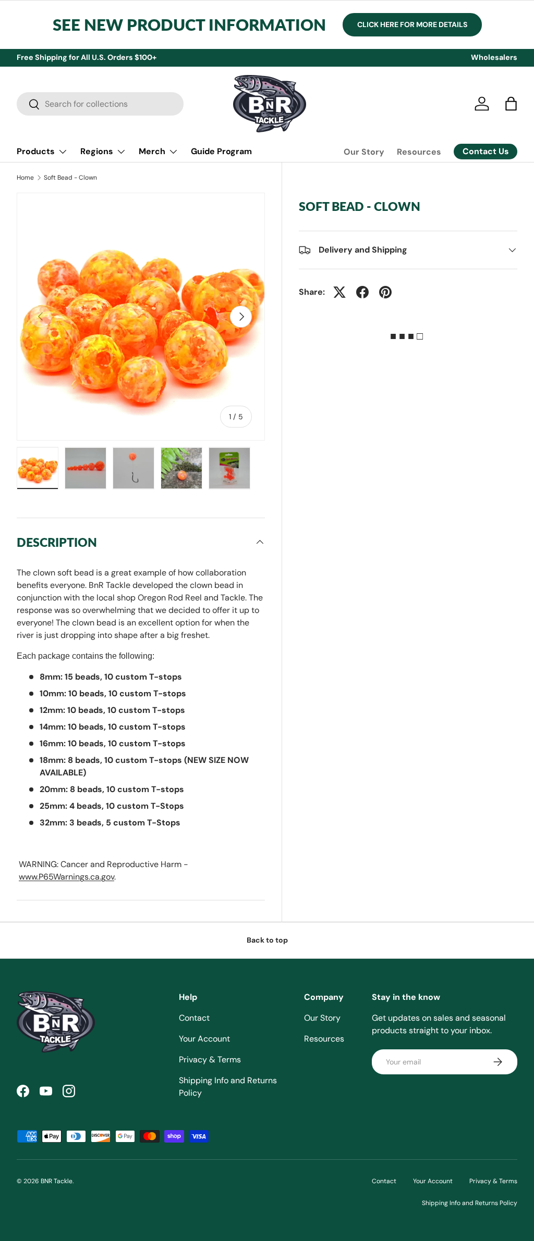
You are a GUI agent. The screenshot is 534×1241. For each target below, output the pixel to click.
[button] (511, 103)
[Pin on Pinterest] (385, 292)
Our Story (364, 151)
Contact (194, 1017)
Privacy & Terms (210, 1059)
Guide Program (221, 151)
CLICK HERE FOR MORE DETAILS (412, 24)
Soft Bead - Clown (70, 177)
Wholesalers (494, 57)
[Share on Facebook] (362, 292)
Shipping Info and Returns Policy (469, 1203)
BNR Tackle (56, 1181)
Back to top (267, 940)
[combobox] (100, 104)
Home (25, 177)
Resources (419, 151)
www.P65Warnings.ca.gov (66, 876)
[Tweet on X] (339, 292)
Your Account (204, 1038)
